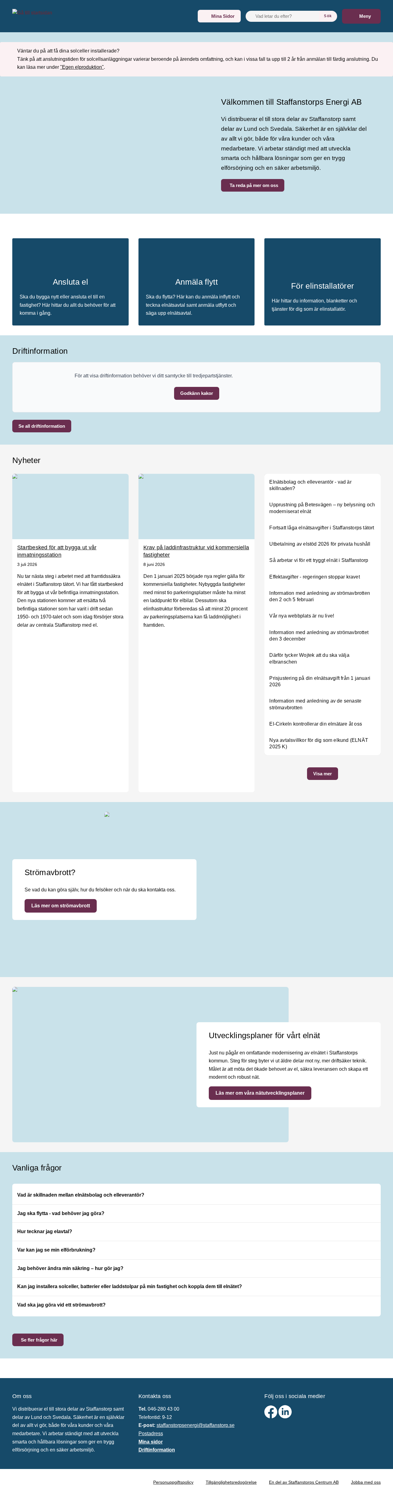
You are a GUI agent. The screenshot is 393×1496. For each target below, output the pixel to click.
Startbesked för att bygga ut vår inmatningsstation (56, 551)
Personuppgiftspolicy (173, 1482)
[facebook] (271, 1416)
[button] (196, 393)
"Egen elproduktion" (82, 67)
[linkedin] (285, 1416)
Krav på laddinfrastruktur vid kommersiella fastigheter (196, 551)
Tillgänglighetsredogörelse (231, 1482)
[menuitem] (219, 16)
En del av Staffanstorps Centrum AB (304, 1482)
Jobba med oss (366, 1482)
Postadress (150, 1433)
